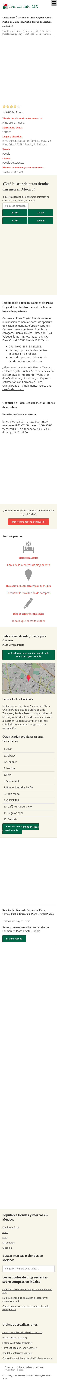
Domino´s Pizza (10, 1227)
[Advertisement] (28, 72)
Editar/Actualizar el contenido (30, 1367)
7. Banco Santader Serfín (18, 787)
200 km (40, 220)
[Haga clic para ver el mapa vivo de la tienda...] (28, 678)
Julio (4, 1237)
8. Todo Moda (12, 794)
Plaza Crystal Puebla (13, 122)
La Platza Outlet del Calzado (22, 1332)
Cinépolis (7, 1247)
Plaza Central (14, 1337)
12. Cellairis (10, 819)
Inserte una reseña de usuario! (28, 521)
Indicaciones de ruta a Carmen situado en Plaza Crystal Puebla (28, 655)
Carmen (6, 132)
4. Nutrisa (9, 768)
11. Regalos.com (13, 813)
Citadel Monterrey (17, 1352)
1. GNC (8, 749)
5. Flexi (8, 774)
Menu (54, 3)
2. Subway (10, 755)
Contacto (9, 1367)
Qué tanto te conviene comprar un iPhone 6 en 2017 (27, 1291)
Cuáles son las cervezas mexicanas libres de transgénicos (25, 1308)
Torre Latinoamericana (19, 1347)
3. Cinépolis (10, 762)
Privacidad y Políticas (14, 1369)
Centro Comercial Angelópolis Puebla (27, 1358)
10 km (15, 212)
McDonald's (8, 1242)
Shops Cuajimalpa (17, 1342)
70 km (15, 220)
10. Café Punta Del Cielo (18, 806)
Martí (5, 1232)
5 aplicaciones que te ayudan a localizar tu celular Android (25, 1299)
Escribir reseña (14, 938)
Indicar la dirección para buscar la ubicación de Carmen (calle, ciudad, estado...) (25, 198)
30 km (40, 212)
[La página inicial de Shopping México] (28, 6)
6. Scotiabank (11, 781)
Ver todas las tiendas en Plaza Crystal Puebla (20, 828)
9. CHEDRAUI (11, 800)
